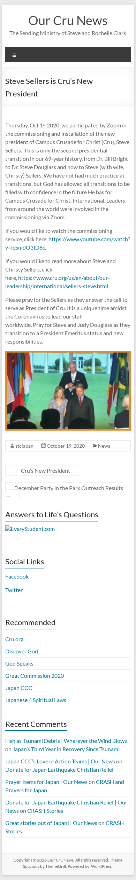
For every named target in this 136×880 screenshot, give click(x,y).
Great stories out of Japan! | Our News (51, 822)
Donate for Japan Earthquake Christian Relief (59, 769)
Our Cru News (68, 20)
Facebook (17, 576)
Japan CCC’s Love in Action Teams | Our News (60, 761)
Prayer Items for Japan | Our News (46, 781)
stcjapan (24, 446)
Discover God (21, 651)
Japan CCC (18, 687)
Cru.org (14, 639)
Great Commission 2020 (34, 675)
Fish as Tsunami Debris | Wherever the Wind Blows (66, 740)
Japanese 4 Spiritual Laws (35, 700)
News (104, 446)
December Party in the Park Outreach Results (64, 491)
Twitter (14, 590)
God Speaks (19, 663)
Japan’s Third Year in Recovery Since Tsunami (66, 749)
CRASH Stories (45, 810)
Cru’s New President (42, 470)
